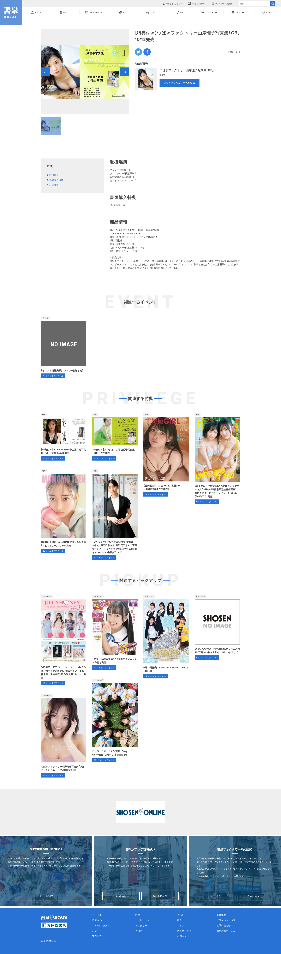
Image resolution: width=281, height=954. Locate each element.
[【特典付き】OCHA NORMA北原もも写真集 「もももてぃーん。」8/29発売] (63, 511)
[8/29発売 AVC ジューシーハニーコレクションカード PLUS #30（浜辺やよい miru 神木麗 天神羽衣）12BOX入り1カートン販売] (63, 640)
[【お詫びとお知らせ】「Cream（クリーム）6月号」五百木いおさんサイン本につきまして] (217, 627)
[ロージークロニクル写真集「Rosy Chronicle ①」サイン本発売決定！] (115, 720)
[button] (45, 71)
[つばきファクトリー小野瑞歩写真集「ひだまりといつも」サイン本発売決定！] (63, 736)
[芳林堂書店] (54, 925)
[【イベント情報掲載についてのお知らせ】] (63, 347)
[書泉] (54, 917)
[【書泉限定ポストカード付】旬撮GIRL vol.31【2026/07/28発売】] (166, 455)
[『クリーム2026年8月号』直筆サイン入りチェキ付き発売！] (115, 632)
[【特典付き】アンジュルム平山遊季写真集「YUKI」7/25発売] (115, 437)
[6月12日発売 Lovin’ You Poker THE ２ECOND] (166, 636)
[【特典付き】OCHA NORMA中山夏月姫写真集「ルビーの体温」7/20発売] (63, 437)
